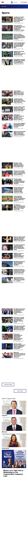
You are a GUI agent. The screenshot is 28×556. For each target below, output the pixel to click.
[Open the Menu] (2, 2)
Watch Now (23, 2)
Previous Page (8, 384)
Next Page (20, 391)
